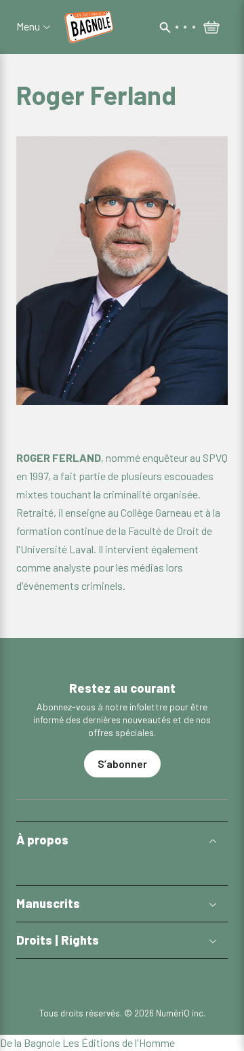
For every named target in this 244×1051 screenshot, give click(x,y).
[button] (122, 840)
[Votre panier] (211, 28)
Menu (28, 26)
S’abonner (122, 763)
